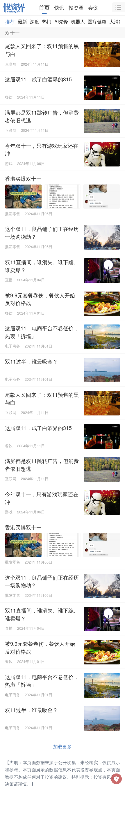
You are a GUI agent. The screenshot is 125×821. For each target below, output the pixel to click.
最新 (22, 21)
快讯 (59, 7)
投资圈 (76, 7)
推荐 (10, 21)
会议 (93, 7)
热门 (46, 21)
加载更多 (62, 746)
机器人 (78, 21)
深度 (34, 21)
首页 (44, 7)
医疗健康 (97, 21)
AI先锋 (61, 21)
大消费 (116, 21)
